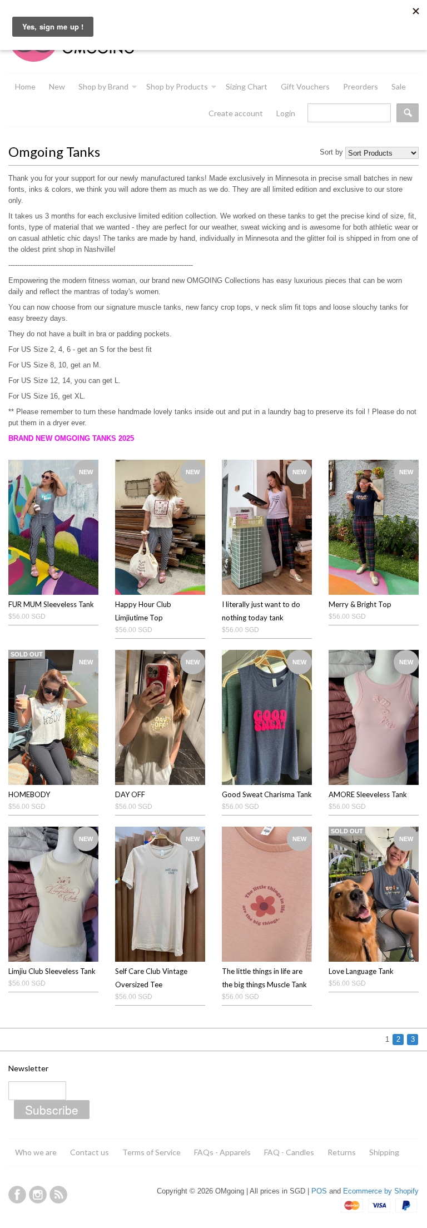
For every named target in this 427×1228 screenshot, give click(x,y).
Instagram (38, 1195)
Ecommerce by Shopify (381, 1191)
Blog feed (58, 1195)
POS (319, 1191)
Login (285, 113)
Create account (235, 113)
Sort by (331, 152)
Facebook (17, 1195)
